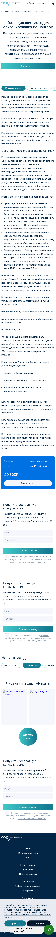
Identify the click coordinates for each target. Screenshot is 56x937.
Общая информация (13, 88)
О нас (28, 848)
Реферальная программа (28, 886)
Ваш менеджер (11, 665)
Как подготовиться (38, 88)
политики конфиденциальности (32, 562)
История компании (28, 853)
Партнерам (28, 881)
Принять (15, 923)
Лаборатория (32, 665)
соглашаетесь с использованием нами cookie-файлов (27, 915)
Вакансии (28, 869)
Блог (28, 857)
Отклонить (39, 923)
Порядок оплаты (28, 874)
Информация (28, 898)
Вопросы (28, 890)
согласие (44, 557)
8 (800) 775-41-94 (36, 3)
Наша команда (28, 865)
